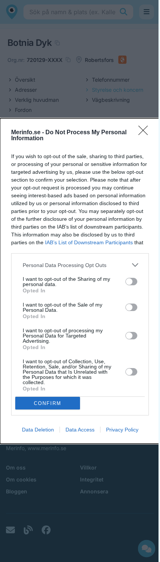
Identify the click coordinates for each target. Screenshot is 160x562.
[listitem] (80, 265)
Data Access (80, 430)
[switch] (131, 281)
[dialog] (80, 281)
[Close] (145, 133)
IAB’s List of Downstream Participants (89, 242)
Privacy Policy (122, 430)
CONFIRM (47, 403)
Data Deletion (38, 430)
